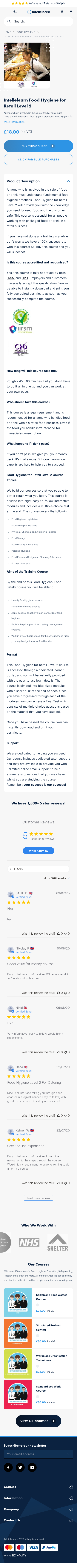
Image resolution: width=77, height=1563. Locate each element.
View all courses (34, 1421)
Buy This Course (34, 146)
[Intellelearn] (38, 12)
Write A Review (38, 850)
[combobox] (55, 878)
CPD (25, 278)
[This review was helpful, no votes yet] (58, 933)
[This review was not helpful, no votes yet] (65, 933)
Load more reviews (38, 1198)
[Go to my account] (62, 12)
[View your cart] (71, 12)
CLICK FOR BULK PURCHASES (38, 159)
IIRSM (11, 278)
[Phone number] (15, 12)
